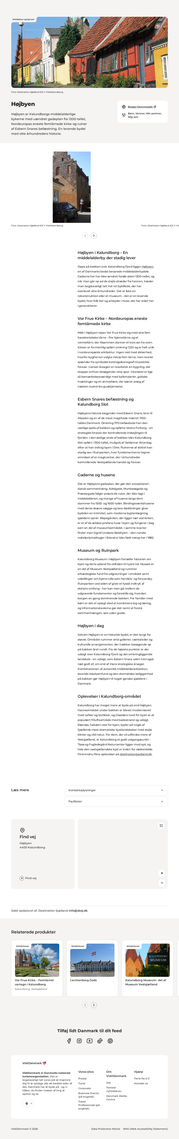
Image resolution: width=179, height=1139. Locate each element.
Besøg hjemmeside (140, 106)
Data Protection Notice (105, 1128)
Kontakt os (141, 1083)
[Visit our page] (79, 1041)
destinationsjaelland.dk (136, 754)
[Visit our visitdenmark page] (90, 1041)
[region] (123, 854)
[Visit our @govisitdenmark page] (100, 1041)
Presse (82, 1078)
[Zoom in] (162, 873)
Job (108, 1082)
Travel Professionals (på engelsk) (89, 1105)
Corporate (84, 1088)
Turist (81, 1083)
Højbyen (147, 266)
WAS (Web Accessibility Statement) (145, 1128)
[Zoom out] (162, 883)
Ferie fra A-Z (141, 1078)
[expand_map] (161, 825)
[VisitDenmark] (34, 1063)
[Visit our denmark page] (69, 1041)
